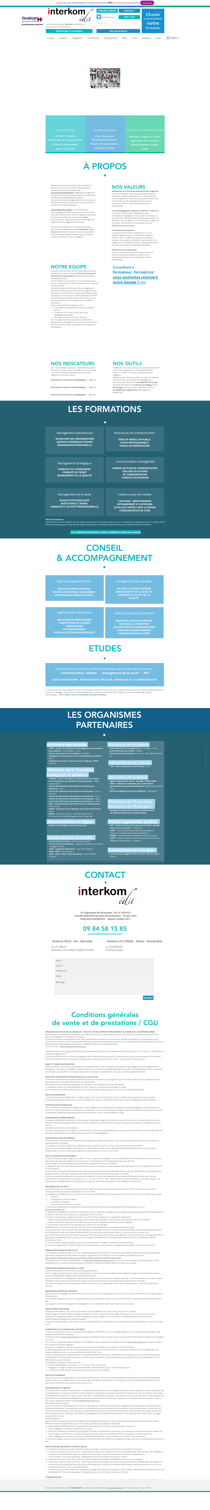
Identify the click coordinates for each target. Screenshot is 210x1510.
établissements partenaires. (123, 225)
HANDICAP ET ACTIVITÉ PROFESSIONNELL (73, 506)
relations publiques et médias (134, 613)
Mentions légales (115, 1488)
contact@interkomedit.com (105, 934)
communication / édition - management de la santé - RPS (105, 673)
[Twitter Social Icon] (98, 16)
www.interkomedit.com (55, 1209)
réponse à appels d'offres (74, 581)
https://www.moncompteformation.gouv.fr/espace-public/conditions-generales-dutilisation (83, 1258)
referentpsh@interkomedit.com (73, 1046)
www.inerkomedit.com (136, 1342)
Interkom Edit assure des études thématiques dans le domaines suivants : (105, 669)
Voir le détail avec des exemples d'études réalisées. (82, 694)
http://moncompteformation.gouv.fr (99, 1260)
